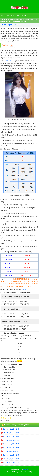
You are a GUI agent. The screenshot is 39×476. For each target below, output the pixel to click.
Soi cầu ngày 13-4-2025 (11, 455)
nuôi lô (24, 289)
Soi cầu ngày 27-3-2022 (10, 25)
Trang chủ (3, 19)
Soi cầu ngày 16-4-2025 (11, 444)
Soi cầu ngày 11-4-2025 (11, 462)
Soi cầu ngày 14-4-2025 (11, 451)
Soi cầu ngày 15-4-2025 (11, 447)
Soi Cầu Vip (5, 16)
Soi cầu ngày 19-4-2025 (11, 433)
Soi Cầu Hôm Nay (13, 19)
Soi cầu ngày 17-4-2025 (11, 440)
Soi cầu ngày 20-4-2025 (11, 429)
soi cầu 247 (10, 61)
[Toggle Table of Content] (11, 45)
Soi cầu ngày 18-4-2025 (11, 436)
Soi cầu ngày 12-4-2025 (11, 459)
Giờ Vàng (24, 16)
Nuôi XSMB (15, 16)
